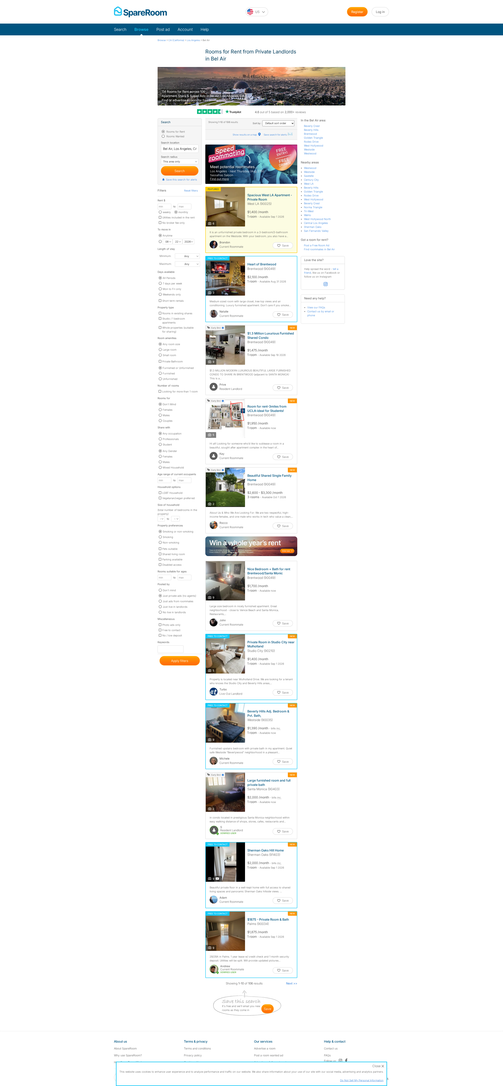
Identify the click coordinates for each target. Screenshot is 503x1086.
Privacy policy (193, 1055)
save (267, 1009)
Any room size (171, 344)
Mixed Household (173, 467)
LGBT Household (172, 492)
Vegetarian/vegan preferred (178, 498)
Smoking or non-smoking (178, 531)
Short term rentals (173, 300)
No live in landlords (174, 612)
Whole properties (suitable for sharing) (178, 329)
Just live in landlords (175, 606)
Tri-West (309, 211)
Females (168, 409)
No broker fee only (173, 222)
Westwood (310, 153)
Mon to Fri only (172, 289)
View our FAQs (316, 307)
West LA (309, 183)
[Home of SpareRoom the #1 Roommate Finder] (140, 12)
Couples (168, 420)
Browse (141, 29)
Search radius (169, 156)
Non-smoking (171, 542)
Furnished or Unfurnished (178, 367)
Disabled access (172, 564)
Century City (311, 179)
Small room (169, 355)
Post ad (163, 29)
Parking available (172, 559)
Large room (169, 349)
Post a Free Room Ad (316, 245)
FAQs (327, 1055)
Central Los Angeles (316, 223)
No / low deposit (172, 635)
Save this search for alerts (181, 179)
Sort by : (257, 123)
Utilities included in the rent (178, 217)
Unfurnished (170, 378)
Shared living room (173, 554)
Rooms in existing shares (177, 313)
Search (120, 29)
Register (357, 12)
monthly (183, 212)
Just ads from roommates (178, 601)
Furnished (169, 373)
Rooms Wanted (175, 136)
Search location (170, 142)
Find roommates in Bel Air (319, 249)
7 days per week (172, 283)
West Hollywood (313, 145)
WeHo (307, 215)
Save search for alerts (275, 134)
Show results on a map (245, 134)
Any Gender (170, 451)
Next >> (291, 983)
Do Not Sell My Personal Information (362, 1080)
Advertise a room (264, 1048)
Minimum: (165, 256)
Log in (380, 12)
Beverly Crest (312, 125)
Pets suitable (169, 548)
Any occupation (172, 433)
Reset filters (191, 190)
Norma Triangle (313, 207)
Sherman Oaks (312, 226)
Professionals (171, 439)
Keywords (163, 643)
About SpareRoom (125, 1048)
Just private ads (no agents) (179, 595)
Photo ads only (171, 624)
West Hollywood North (317, 219)
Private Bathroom (172, 361)
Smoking (168, 537)
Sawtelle (309, 175)
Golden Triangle (313, 137)
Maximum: (165, 263)
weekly (167, 212)
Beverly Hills (311, 129)
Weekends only (172, 294)
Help (205, 29)
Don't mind (169, 590)
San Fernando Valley (316, 230)
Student (167, 444)
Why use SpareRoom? (128, 1055)
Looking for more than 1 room (180, 391)
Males (166, 415)
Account (185, 29)
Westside (309, 149)
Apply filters (179, 661)
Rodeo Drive (311, 141)
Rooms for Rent (175, 131)
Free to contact (171, 630)
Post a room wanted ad (268, 1055)
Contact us (331, 1048)
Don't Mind (169, 404)
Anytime (167, 235)
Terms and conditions (197, 1048)
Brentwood (310, 133)
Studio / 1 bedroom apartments (173, 320)
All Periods (169, 278)
